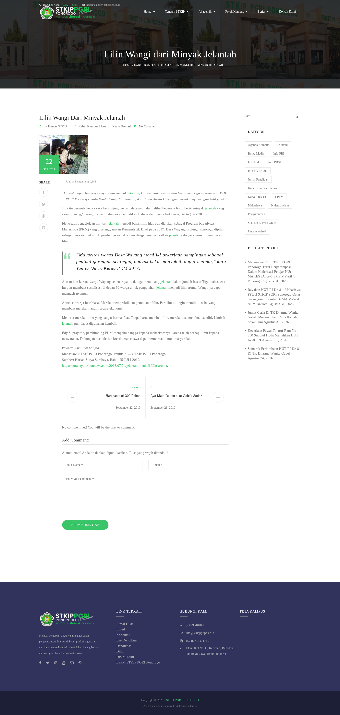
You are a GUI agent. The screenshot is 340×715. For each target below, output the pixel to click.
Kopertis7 (123, 635)
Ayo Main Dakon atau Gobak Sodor (176, 396)
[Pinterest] (43, 215)
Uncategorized (257, 231)
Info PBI (278, 153)
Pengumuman (256, 214)
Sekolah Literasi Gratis (262, 222)
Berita (261, 11)
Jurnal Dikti (124, 624)
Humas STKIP (57, 126)
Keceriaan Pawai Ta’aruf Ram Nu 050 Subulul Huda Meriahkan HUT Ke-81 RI (273, 335)
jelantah (210, 208)
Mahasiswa (255, 205)
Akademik (205, 11)
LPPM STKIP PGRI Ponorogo (138, 662)
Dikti (120, 651)
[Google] (43, 227)
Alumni (283, 145)
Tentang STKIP (175, 11)
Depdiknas (123, 646)
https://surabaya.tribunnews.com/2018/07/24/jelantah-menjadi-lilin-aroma (114, 366)
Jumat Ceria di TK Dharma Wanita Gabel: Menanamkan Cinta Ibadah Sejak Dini (273, 317)
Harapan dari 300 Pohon (123, 396)
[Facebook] (43, 192)
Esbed (120, 629)
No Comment (147, 126)
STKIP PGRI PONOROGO (182, 700)
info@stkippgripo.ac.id (200, 633)
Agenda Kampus (258, 145)
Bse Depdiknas (127, 640)
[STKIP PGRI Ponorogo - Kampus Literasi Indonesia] (68, 11)
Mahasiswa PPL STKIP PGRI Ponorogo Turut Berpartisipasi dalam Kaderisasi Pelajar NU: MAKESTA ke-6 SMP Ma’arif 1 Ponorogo (271, 271)
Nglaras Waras (280, 205)
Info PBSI (274, 162)
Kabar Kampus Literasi (94, 126)
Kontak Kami (287, 11)
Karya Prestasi (121, 126)
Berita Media (256, 153)
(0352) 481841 (195, 625)
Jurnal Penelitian (258, 179)
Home (147, 11)
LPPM (279, 196)
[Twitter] (43, 204)
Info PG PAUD (257, 170)
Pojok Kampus (234, 11)
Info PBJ (253, 162)
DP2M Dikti (125, 657)
